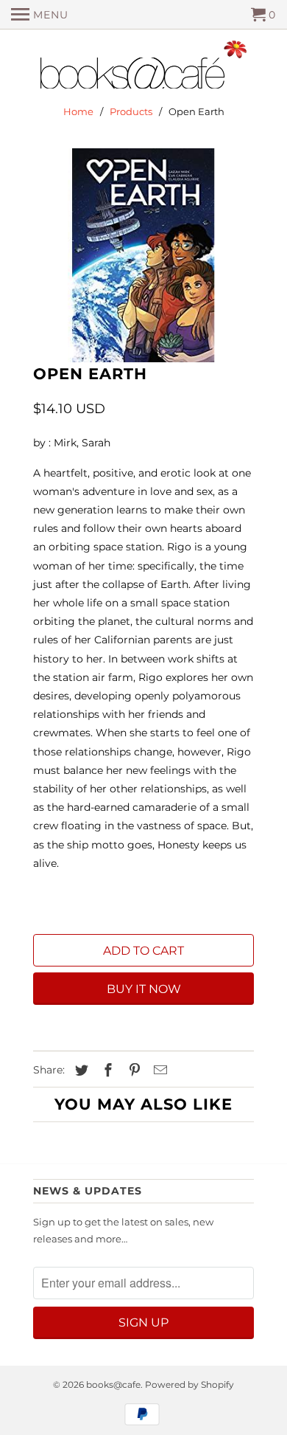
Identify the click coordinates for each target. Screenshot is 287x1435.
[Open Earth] (143, 255)
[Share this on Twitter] (79, 1070)
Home (78, 111)
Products (131, 111)
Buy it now (144, 989)
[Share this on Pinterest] (132, 1070)
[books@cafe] (143, 68)
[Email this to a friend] (158, 1070)
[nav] (39, 15)
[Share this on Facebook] (106, 1070)
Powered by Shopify (189, 1384)
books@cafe (113, 1384)
